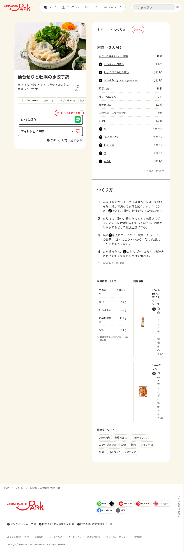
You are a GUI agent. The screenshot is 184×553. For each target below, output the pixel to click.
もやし (102, 121)
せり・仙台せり (107, 96)
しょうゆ (109, 145)
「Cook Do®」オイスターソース (121, 80)
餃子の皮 (104, 88)
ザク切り (131, 227)
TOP (6, 487)
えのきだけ (105, 104)
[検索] (137, 7)
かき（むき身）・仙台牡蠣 (113, 56)
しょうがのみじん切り (116, 72)
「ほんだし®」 (111, 137)
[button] (154, 7)
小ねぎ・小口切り (114, 64)
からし (107, 161)
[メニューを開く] (177, 7)
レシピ (19, 487)
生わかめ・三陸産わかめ (112, 112)
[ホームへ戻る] (16, 7)
